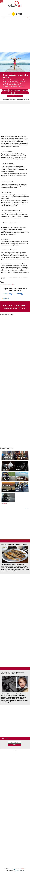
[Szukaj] (27, 17)
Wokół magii (19, 95)
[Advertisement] (15, 36)
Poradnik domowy (24, 93)
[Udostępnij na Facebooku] (7, 293)
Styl (13, 93)
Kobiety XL (5, 90)
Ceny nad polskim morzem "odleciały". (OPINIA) (14, 544)
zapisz (14, 744)
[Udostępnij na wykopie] (5, 298)
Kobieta (22, 868)
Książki (17, 93)
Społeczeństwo (16, 90)
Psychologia (24, 90)
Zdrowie (9, 93)
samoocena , (7, 284)
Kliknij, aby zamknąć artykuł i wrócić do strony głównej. (15, 306)
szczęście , (13, 284)
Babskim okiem (11, 95)
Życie (10, 90)
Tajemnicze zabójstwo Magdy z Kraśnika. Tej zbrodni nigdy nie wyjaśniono (13, 673)
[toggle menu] (1, 1)
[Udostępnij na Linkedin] (19, 293)
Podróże (3, 93)
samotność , (2, 284)
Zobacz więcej (4, 503)
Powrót (26, 509)
